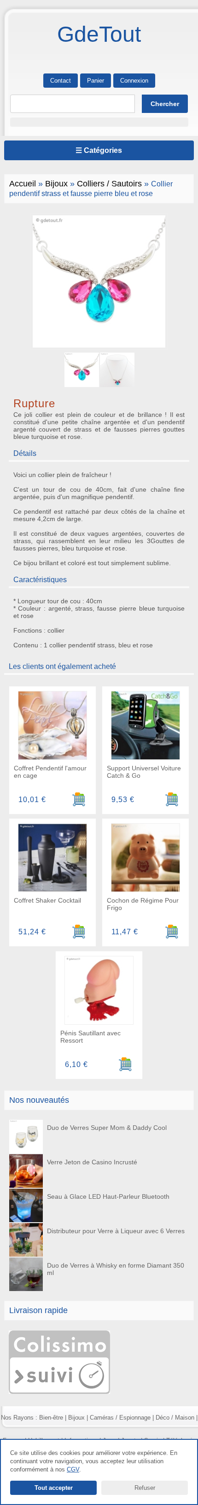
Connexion (134, 80)
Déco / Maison (175, 1417)
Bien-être (51, 1417)
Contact (60, 80)
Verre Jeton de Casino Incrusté (92, 1162)
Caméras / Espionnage (120, 1417)
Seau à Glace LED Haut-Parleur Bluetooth (108, 1196)
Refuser (144, 1487)
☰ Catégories (99, 150)
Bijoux (56, 183)
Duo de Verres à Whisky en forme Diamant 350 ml (115, 1269)
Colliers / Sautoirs (109, 183)
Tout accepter (54, 1487)
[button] (99, 122)
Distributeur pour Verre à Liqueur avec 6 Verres (116, 1231)
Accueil (22, 183)
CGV (73, 1469)
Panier (95, 80)
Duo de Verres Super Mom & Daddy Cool (107, 1127)
